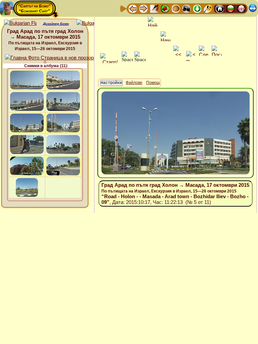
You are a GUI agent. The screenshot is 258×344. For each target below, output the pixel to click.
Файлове (134, 82)
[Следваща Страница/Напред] (143, 8)
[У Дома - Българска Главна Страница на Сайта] (230, 8)
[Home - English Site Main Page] (241, 8)
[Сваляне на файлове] (197, 8)
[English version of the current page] (20, 23)
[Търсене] (208, 8)
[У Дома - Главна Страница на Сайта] (220, 8)
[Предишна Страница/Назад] (133, 8)
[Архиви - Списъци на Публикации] (154, 8)
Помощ (153, 82)
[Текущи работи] (176, 8)
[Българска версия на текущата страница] (93, 23)
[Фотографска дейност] (186, 8)
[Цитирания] (165, 8)
